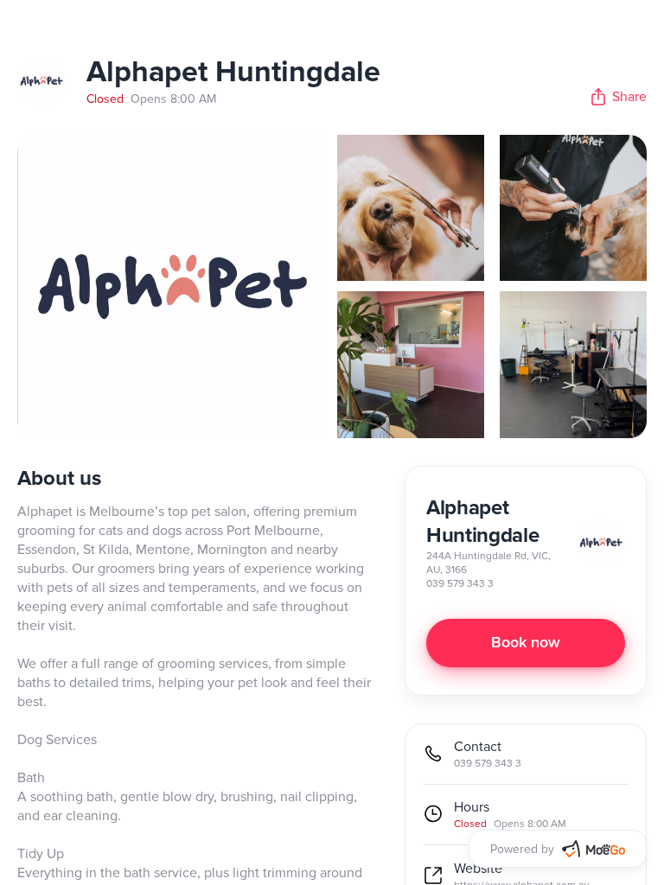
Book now (525, 643)
